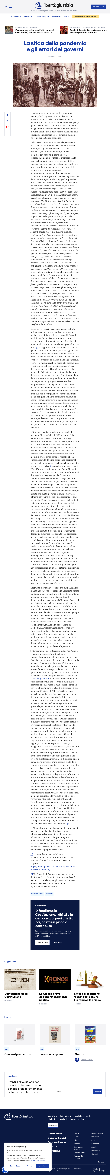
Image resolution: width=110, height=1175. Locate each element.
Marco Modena (37, 893)
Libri (6, 1017)
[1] (37, 347)
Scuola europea (42, 16)
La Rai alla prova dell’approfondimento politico (53, 996)
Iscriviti (98, 1091)
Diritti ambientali (57, 1138)
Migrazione (54, 1151)
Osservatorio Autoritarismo (86, 16)
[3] (68, 823)
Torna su (101, 1162)
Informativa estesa (38, 1160)
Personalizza (15, 1166)
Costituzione (55, 1134)
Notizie (27, 16)
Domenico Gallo (87, 1059)
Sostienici (58, 942)
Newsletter (95, 1150)
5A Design (99, 1170)
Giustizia (52, 1146)
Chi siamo (15, 16)
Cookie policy (77, 1168)
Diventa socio (98, 7)
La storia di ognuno (52, 1054)
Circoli (76, 1133)
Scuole (93, 1147)
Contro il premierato (17, 1054)
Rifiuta (29, 1166)
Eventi (76, 1137)
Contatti (94, 1154)
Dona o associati (97, 1133)
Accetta (42, 1166)
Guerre (79, 1054)
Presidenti (95, 1144)
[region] (28, 1157)
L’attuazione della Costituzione (16, 995)
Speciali (55, 16)
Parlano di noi (79, 1153)
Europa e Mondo (57, 1142)
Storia (93, 1140)
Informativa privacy (63, 1168)
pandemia (49, 893)
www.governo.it (41, 678)
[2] (51, 466)
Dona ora (53, 1125)
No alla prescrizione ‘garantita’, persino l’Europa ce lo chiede (87, 996)
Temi (65, 16)
